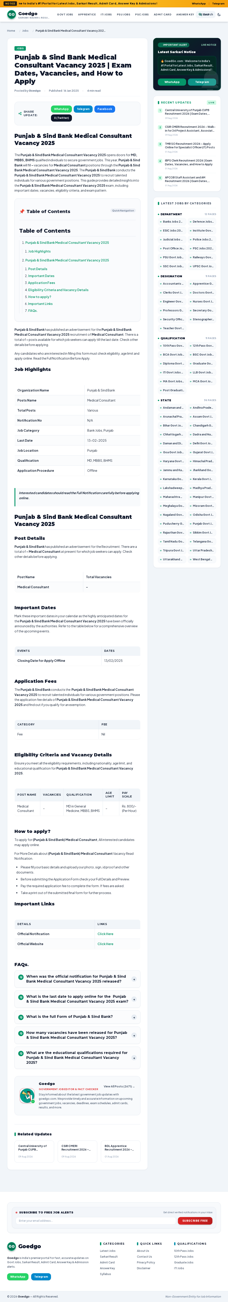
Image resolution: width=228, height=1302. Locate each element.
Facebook (105, 109)
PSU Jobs (123, 14)
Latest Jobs (108, 1250)
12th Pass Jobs (183, 1256)
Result (204, 14)
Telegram (218, 3)
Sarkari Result (109, 1256)
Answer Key (185, 14)
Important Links (40, 304)
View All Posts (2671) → (119, 1086)
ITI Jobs (106, 14)
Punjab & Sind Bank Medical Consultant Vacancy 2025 (67, 242)
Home (11, 30)
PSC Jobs (142, 14)
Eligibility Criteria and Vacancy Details (58, 290)
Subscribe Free (195, 1220)
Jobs (25, 30)
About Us (143, 1250)
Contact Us (144, 1256)
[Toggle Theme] (219, 14)
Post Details (37, 269)
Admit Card (163, 14)
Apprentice (87, 14)
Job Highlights (39, 251)
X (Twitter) (61, 118)
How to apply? (39, 297)
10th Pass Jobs (184, 1250)
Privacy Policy (146, 1262)
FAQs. (33, 310)
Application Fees (41, 283)
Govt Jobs (65, 14)
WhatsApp (199, 3)
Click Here (105, 934)
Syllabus (105, 1274)
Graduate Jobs (183, 1262)
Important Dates (41, 276)
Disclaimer (143, 1268)
